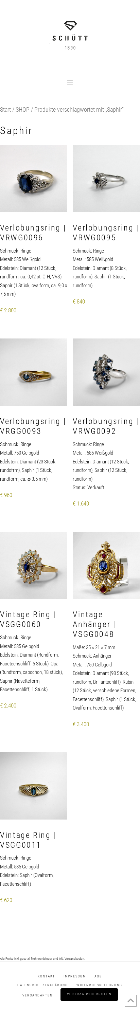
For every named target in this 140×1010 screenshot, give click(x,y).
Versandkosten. (75, 958)
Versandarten (37, 995)
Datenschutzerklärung (42, 985)
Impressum (75, 976)
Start (5, 109)
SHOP (23, 109)
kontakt (46, 976)
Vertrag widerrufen (89, 994)
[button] (70, 82)
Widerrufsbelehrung (99, 985)
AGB (98, 976)
